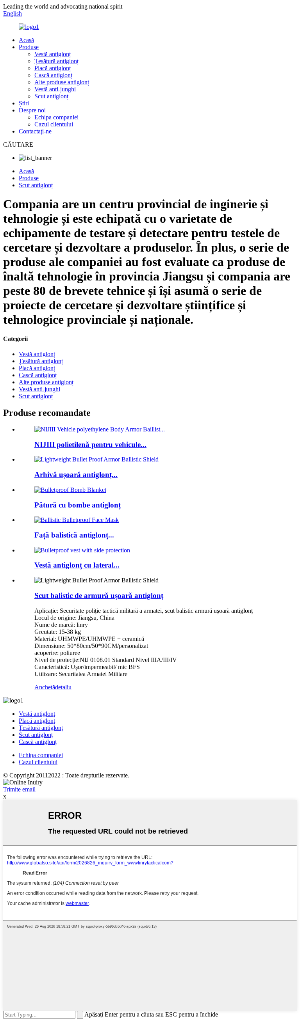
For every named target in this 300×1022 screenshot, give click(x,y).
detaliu (63, 687)
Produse (29, 47)
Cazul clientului (53, 124)
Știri (24, 103)
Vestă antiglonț (52, 54)
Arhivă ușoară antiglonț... (76, 474)
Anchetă (44, 687)
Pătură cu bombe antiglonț (77, 505)
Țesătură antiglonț (56, 61)
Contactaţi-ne (35, 131)
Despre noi (32, 110)
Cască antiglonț (53, 75)
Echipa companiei (56, 117)
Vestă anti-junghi (55, 89)
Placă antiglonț (52, 68)
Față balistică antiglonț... (74, 535)
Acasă (26, 40)
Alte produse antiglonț (61, 82)
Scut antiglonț (51, 96)
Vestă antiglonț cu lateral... (77, 565)
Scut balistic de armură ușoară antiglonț (98, 595)
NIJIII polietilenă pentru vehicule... (90, 444)
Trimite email (19, 789)
